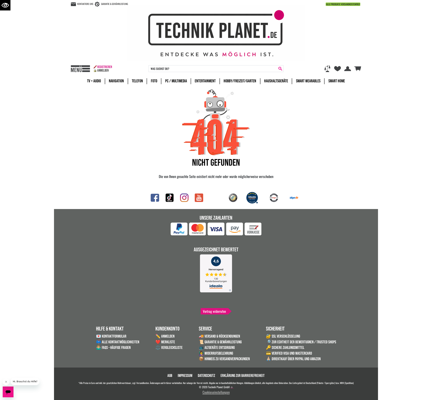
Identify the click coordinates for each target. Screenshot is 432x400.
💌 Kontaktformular (111, 336)
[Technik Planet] (216, 32)
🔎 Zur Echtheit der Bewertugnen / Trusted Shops (301, 342)
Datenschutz (206, 375)
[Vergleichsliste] (327, 68)
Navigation (116, 81)
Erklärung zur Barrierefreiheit (243, 375)
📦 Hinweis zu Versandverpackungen (224, 358)
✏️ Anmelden (164, 336)
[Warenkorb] (357, 68)
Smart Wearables (308, 81)
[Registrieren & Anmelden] (102, 68)
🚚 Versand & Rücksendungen (219, 336)
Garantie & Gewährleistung (114, 4)
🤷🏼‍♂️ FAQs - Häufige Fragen (113, 347)
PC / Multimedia (176, 81)
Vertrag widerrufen (214, 311)
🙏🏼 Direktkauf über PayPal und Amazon (293, 358)
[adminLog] (231, 387)
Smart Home (336, 81)
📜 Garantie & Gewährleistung (220, 342)
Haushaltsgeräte (276, 81)
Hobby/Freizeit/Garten (240, 81)
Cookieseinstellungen (216, 392)
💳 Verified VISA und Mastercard (289, 353)
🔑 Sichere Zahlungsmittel (285, 347)
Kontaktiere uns (85, 4)
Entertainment (205, 81)
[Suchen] (280, 68)
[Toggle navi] (80, 68)
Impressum (185, 375)
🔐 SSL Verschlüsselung (283, 336)
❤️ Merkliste (165, 342)
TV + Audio (94, 81)
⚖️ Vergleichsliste (169, 347)
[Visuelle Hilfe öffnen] (5, 5)
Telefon (137, 81)
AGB (169, 375)
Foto (154, 81)
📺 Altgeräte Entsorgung (217, 347)
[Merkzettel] (337, 68)
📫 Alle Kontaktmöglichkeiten (117, 342)
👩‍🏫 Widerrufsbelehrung (216, 353)
